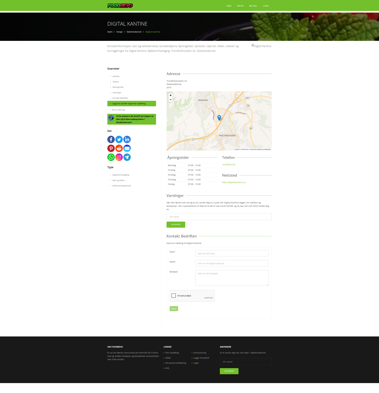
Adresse (115, 76)
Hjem (229, 5)
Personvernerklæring (175, 362)
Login (266, 5)
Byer (241, 5)
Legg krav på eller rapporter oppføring (129, 103)
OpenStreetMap (256, 149)
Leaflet (236, 149)
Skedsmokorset (134, 31)
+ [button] (171, 95)
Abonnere (176, 224)
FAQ (167, 368)
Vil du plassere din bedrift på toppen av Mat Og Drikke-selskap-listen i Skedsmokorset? (135, 119)
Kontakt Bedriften (120, 98)
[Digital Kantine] (219, 118)
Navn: (172, 251)
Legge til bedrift (201, 357)
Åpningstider (118, 87)
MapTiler (245, 149)
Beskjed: (174, 271)
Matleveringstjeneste (121, 185)
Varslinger (116, 92)
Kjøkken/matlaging (120, 174)
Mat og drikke (118, 180)
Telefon (115, 81)
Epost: (173, 261)
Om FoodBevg (172, 352)
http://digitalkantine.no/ (234, 182)
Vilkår (168, 357)
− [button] (171, 100)
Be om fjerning (118, 109)
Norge (120, 31)
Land (254, 5)
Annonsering (199, 352)
